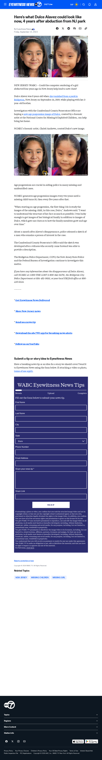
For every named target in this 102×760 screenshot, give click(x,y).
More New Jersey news (28, 311)
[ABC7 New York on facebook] (6, 741)
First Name (20, 402)
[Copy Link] (86, 28)
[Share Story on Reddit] (69, 28)
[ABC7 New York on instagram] (18, 741)
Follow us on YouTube (27, 343)
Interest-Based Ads (86, 751)
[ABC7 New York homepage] (25, 4)
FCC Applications (25, 753)
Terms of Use (74, 751)
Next (51, 504)
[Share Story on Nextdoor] (74, 28)
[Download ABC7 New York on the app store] (78, 741)
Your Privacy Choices (22, 751)
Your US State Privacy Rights (58, 751)
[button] (5, 4)
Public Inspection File (11, 753)
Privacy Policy (8, 751)
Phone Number (22, 447)
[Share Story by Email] (80, 28)
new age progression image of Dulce (42, 114)
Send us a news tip (26, 322)
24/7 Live (48, 4)
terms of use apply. (23, 371)
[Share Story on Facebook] (57, 28)
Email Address (21, 458)
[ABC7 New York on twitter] (12, 741)
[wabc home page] (9, 705)
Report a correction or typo (24, 561)
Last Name (20, 413)
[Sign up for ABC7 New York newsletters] (24, 741)
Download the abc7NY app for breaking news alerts (44, 333)
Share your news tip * (24, 469)
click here (30, 548)
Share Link (20, 491)
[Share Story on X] (63, 28)
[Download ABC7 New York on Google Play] (91, 741)
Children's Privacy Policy (39, 751)
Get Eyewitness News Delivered (32, 300)
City (17, 424)
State (17, 436)
